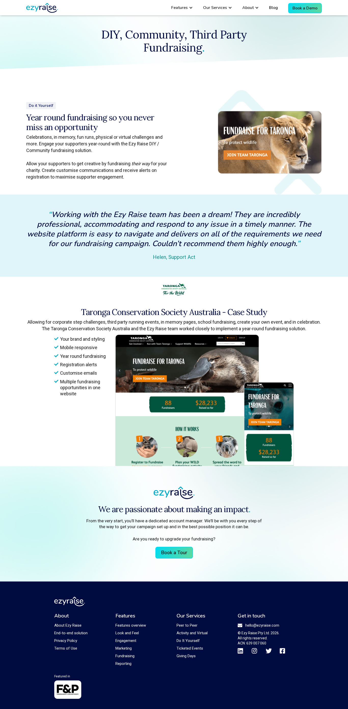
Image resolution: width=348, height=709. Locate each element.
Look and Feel (127, 633)
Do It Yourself (188, 640)
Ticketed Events (190, 648)
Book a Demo (304, 8)
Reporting (123, 663)
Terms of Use (65, 648)
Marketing (123, 648)
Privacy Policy (65, 640)
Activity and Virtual (192, 633)
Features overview (130, 625)
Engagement (125, 640)
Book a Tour (174, 552)
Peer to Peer (187, 625)
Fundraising (125, 656)
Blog (273, 7)
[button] (182, 7)
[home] (42, 8)
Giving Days (186, 656)
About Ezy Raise (68, 625)
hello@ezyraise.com (262, 625)
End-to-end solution (71, 633)
